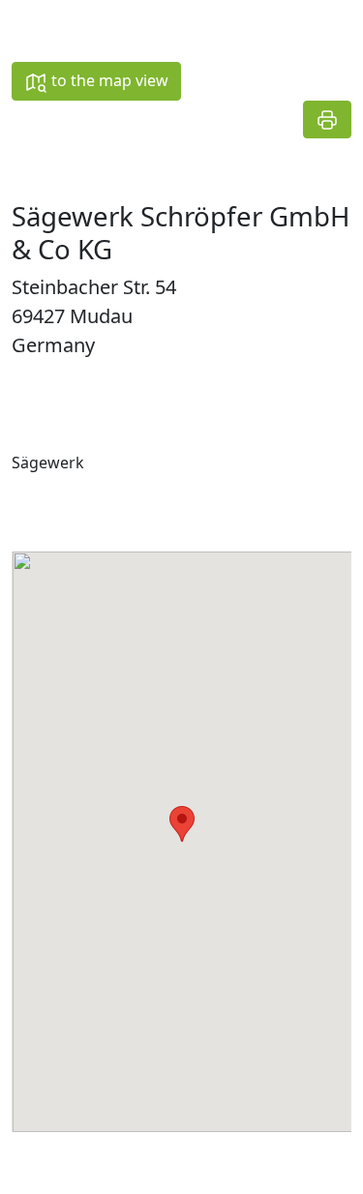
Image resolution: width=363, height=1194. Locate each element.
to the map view (107, 80)
